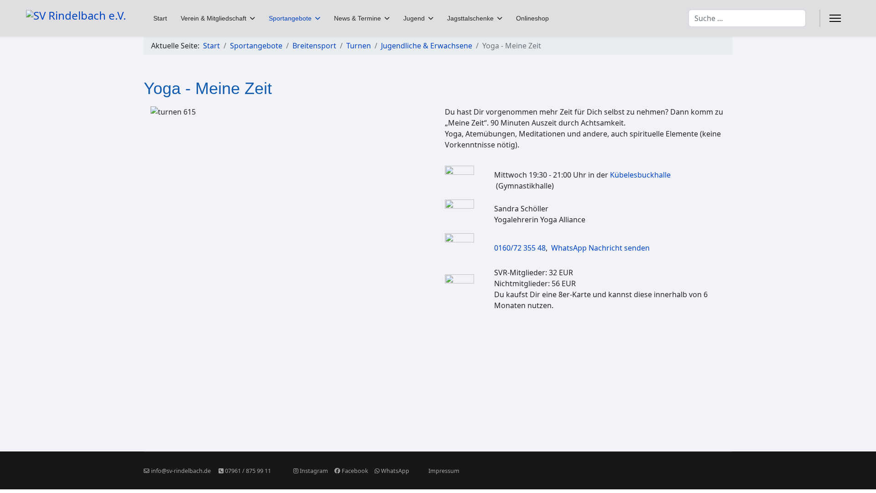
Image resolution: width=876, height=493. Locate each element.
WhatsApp (395, 471)
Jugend (414, 18)
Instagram (314, 471)
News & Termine (357, 18)
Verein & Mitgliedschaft (213, 18)
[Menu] (835, 18)
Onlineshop (532, 18)
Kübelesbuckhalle (640, 175)
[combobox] (747, 18)
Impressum (443, 471)
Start (160, 18)
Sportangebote (290, 18)
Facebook (355, 471)
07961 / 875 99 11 (248, 471)
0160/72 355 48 (520, 248)
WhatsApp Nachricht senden (600, 248)
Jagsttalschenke (470, 18)
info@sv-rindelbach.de (181, 471)
